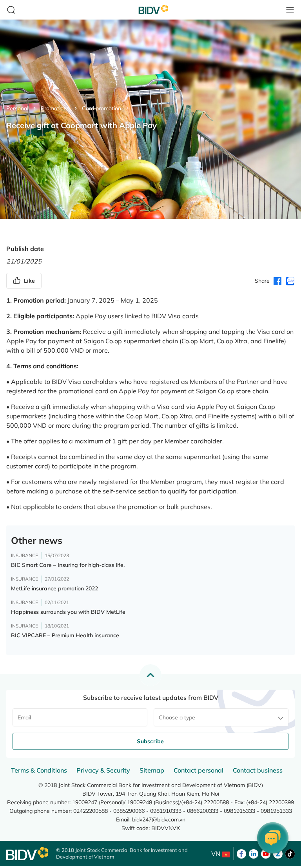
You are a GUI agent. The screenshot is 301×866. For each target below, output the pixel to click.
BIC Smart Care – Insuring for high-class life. (68, 564)
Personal (17, 108)
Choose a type (177, 717)
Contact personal (198, 770)
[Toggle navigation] (290, 9)
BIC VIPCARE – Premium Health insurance (65, 635)
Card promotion (101, 108)
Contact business (258, 770)
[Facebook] (241, 853)
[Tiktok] (290, 853)
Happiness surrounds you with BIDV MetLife (68, 611)
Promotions (55, 108)
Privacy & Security (103, 770)
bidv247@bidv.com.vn (158, 819)
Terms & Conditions (39, 770)
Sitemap (152, 770)
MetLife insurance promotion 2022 (54, 588)
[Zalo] (278, 853)
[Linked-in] (253, 853)
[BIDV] (27, 854)
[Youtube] (265, 853)
